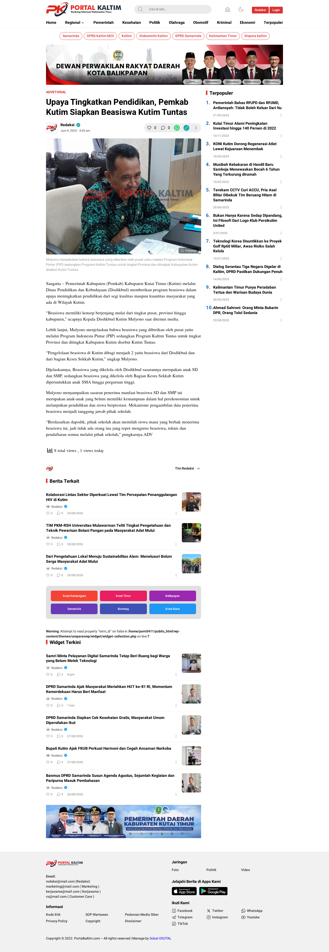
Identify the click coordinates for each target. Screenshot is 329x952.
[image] (191, 502)
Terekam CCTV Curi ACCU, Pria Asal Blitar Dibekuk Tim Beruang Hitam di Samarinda (244, 195)
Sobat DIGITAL (160, 938)
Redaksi (67, 125)
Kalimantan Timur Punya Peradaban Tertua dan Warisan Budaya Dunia (244, 290)
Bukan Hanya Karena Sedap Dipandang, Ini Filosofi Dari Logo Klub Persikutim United (247, 220)
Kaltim (127, 35)
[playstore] (213, 891)
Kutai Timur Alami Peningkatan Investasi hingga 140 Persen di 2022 (244, 126)
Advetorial (56, 92)
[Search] (140, 9)
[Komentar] (163, 128)
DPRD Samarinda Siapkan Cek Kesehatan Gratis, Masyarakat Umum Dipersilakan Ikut (105, 720)
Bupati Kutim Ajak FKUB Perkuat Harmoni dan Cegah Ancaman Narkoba (108, 748)
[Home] (227, 9)
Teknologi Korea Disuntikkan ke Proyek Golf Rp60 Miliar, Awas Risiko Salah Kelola (247, 246)
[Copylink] (186, 128)
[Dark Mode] (241, 9)
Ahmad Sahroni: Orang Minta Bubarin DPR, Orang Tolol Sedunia (245, 310)
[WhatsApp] (177, 128)
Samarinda (71, 35)
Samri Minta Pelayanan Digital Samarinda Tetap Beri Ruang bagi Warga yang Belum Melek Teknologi (108, 659)
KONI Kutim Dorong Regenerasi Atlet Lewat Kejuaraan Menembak (244, 147)
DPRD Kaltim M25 (100, 35)
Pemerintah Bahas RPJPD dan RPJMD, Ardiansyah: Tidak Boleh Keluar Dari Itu (247, 105)
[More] (196, 128)
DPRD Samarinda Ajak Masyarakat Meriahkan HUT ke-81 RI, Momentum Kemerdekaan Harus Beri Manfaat (109, 689)
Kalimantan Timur (223, 35)
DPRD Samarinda (188, 35)
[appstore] (184, 891)
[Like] (149, 128)
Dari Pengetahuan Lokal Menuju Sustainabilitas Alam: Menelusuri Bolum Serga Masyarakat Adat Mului (109, 559)
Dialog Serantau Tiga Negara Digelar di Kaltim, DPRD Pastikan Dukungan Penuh (248, 269)
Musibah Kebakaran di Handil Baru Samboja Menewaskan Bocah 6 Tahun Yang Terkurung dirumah (246, 169)
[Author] (51, 127)
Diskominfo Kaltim (153, 35)
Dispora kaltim (255, 35)
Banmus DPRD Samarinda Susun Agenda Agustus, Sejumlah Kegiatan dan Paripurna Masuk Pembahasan (110, 778)
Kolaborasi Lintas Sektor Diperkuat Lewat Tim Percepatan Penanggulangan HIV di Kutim (111, 497)
